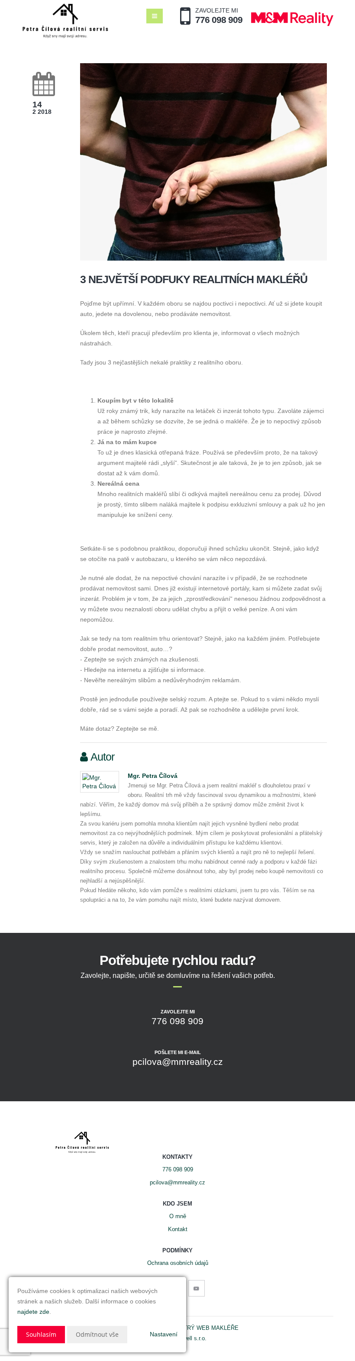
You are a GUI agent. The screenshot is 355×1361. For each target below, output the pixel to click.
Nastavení (164, 1334)
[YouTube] (196, 1288)
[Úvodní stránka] (65, 20)
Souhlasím (41, 1334)
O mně (177, 1216)
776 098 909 (177, 1170)
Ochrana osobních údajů (177, 1263)
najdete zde (33, 1311)
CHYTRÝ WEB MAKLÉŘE (205, 1328)
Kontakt (177, 1229)
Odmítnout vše (97, 1334)
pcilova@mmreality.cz (177, 1183)
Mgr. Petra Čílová (153, 775)
